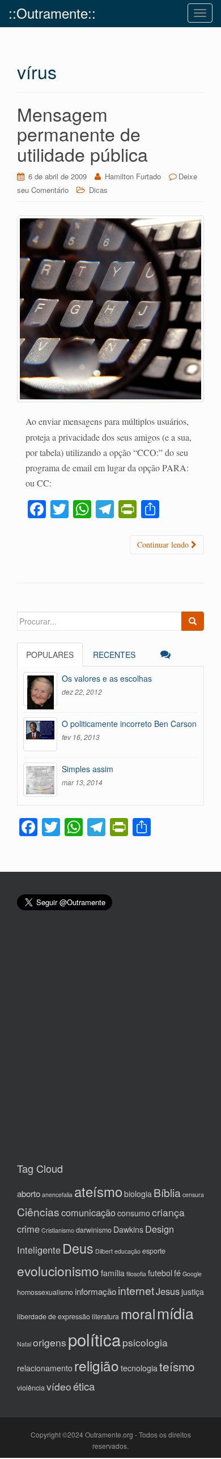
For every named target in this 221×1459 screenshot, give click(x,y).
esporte (153, 1251)
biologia (138, 1193)
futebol (160, 1273)
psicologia (145, 1342)
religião (96, 1365)
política (94, 1339)
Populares (50, 654)
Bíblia (167, 1192)
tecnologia (139, 1368)
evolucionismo (58, 1271)
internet (136, 1290)
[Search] (192, 621)
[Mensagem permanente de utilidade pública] (110, 309)
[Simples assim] (40, 780)
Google (192, 1273)
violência (31, 1388)
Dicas (98, 189)
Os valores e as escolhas (107, 678)
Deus (78, 1248)
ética (84, 1386)
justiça (192, 1291)
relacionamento (45, 1368)
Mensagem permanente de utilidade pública (82, 133)
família (113, 1273)
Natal (24, 1344)
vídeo (58, 1386)
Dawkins (128, 1229)
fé (177, 1273)
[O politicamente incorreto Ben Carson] (40, 734)
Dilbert (104, 1251)
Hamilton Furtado (133, 176)
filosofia (136, 1273)
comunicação (88, 1212)
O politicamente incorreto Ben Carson (129, 723)
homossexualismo (45, 1292)
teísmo (177, 1366)
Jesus (168, 1291)
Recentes (114, 654)
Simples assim (87, 768)
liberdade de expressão (53, 1316)
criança (168, 1212)
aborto (28, 1193)
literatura (105, 1316)
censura (193, 1194)
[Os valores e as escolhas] (40, 689)
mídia (175, 1313)
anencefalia (57, 1194)
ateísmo (98, 1191)
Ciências (38, 1211)
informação (95, 1291)
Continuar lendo (164, 544)
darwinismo (94, 1230)
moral (138, 1313)
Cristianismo (57, 1230)
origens (49, 1342)
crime (28, 1229)
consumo (133, 1213)
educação (127, 1251)
